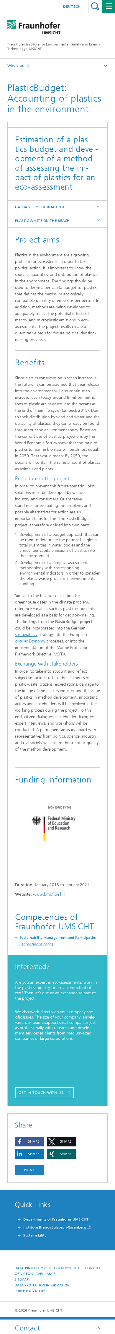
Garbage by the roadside (40, 207)
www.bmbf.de (46, 894)
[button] (29, 1141)
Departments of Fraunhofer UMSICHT (55, 1219)
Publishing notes (30, 1291)
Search (95, 6)
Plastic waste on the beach (42, 221)
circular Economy (30, 641)
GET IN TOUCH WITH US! (42, 1093)
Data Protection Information (42, 1285)
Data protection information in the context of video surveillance (57, 1271)
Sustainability (34, 1235)
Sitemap (22, 1279)
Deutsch (72, 6)
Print (29, 1170)
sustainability (26, 634)
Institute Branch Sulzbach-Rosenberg (54, 1227)
